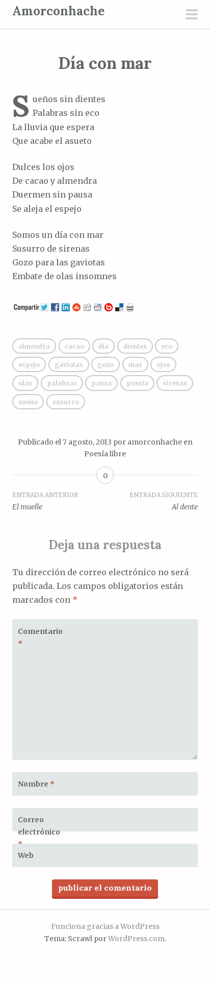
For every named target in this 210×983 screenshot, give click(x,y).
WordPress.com (136, 938)
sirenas (175, 383)
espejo (29, 364)
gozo (105, 364)
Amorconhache (58, 11)
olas (25, 383)
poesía (137, 383)
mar (135, 364)
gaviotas (69, 364)
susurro (65, 402)
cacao (74, 346)
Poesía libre (105, 453)
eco (166, 346)
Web (26, 855)
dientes (135, 346)
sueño (28, 402)
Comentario (40, 637)
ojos (163, 364)
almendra (34, 346)
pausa (101, 383)
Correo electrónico (39, 832)
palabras (62, 383)
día (103, 346)
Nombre (36, 784)
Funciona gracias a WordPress (105, 926)
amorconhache (154, 442)
